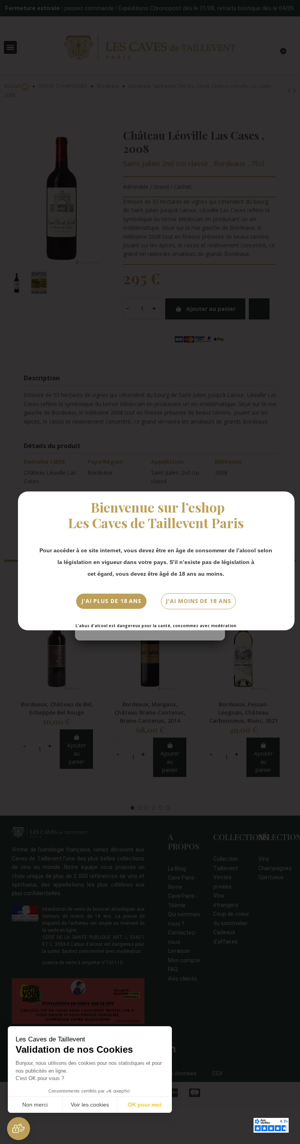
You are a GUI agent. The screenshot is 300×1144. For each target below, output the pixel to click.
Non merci (35, 1104)
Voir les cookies (90, 1104)
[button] (18, 1128)
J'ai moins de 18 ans (198, 601)
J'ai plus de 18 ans (111, 601)
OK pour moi (144, 1104)
